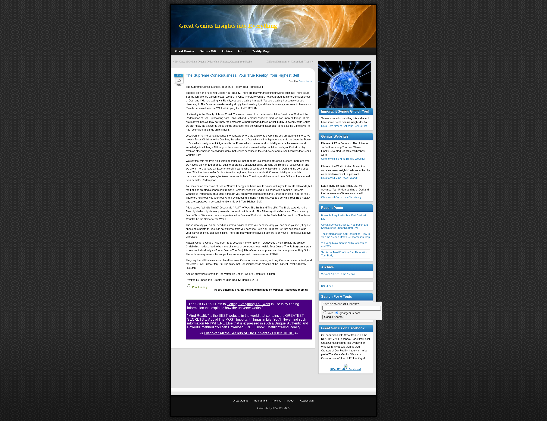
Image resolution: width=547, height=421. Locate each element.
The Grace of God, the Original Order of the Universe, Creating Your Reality (213, 61)
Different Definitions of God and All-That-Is (289, 61)
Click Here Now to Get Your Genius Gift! (344, 126)
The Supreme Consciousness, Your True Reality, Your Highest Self (242, 75)
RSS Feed (327, 286)
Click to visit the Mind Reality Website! (343, 158)
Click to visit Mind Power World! (339, 178)
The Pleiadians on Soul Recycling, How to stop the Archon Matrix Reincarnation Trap (345, 235)
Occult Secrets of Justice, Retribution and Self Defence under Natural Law (345, 226)
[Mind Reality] (345, 366)
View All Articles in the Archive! (338, 274)
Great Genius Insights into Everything (228, 25)
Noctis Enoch (305, 81)
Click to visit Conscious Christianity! (341, 197)
